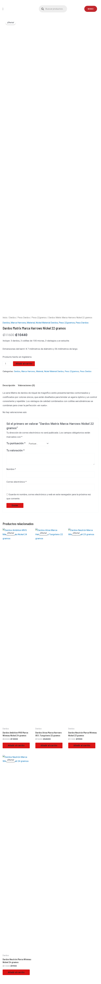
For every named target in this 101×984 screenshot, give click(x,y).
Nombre (11, 469)
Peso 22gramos (39, 317)
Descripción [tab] (9, 385)
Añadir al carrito (24, 363)
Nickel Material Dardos (47, 322)
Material (31, 322)
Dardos (12, 317)
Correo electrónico (16, 481)
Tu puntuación (16, 443)
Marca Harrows (18, 322)
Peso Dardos (24, 317)
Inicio (5, 317)
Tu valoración (15, 450)
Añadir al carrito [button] (16, 745)
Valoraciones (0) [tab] (26, 385)
